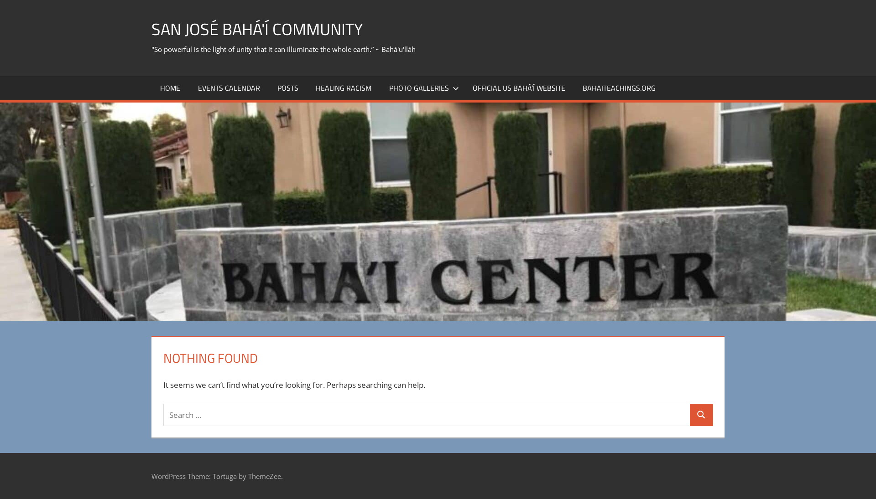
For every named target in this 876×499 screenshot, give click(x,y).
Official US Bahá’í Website (519, 87)
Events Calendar (229, 87)
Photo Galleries (419, 87)
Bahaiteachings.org (619, 87)
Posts (287, 87)
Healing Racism (343, 87)
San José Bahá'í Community (257, 28)
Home (170, 87)
